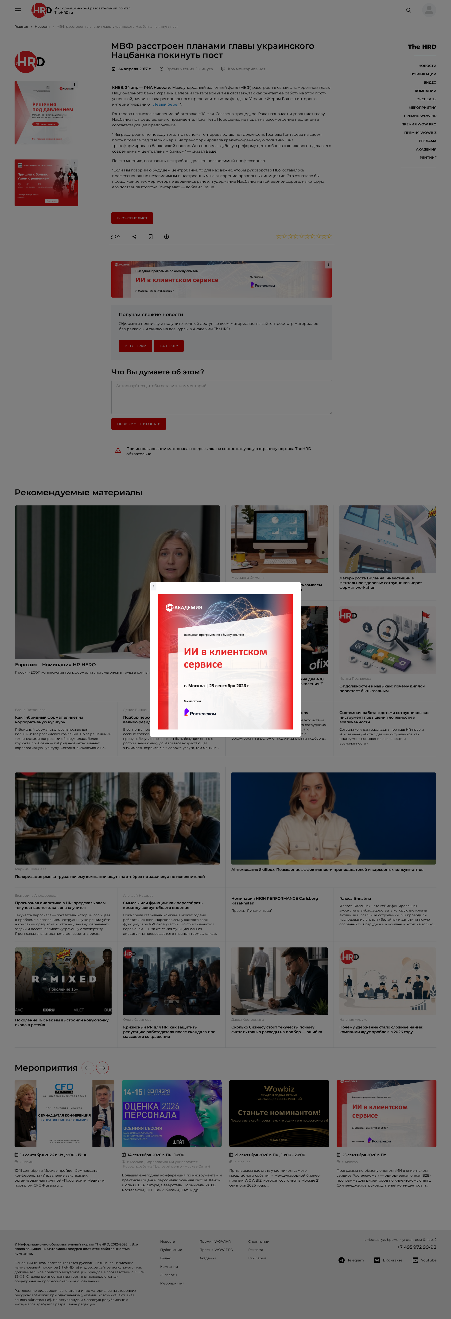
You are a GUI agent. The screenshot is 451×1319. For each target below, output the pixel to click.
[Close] (296, 584)
